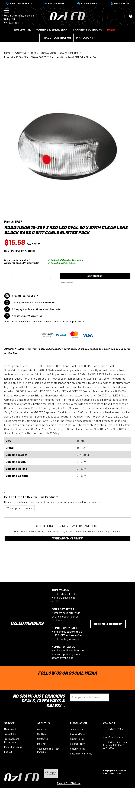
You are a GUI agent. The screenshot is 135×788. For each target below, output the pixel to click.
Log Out (8, 751)
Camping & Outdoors (87, 29)
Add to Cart (94, 276)
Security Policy (77, 748)
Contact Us (42, 738)
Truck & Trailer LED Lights (43, 52)
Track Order (10, 734)
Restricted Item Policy (81, 753)
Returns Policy (77, 743)
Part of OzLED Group (69, 783)
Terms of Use (76, 729)
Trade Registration (56, 37)
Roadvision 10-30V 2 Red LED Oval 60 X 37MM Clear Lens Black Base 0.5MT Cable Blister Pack (51, 57)
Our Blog (41, 734)
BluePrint (41, 743)
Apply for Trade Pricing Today (21, 262)
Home (7, 52)
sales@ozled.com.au (113, 737)
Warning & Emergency (52, 29)
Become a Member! (108, 624)
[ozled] (67, 16)
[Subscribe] (105, 697)
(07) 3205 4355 (115, 729)
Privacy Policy (77, 738)
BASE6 (111, 29)
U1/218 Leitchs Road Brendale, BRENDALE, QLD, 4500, (115, 745)
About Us (41, 729)
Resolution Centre (13, 747)
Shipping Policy (77, 734)
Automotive (22, 29)
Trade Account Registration (11, 740)
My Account (84, 37)
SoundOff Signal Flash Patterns (48, 750)
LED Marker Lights (69, 52)
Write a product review (19, 508)
